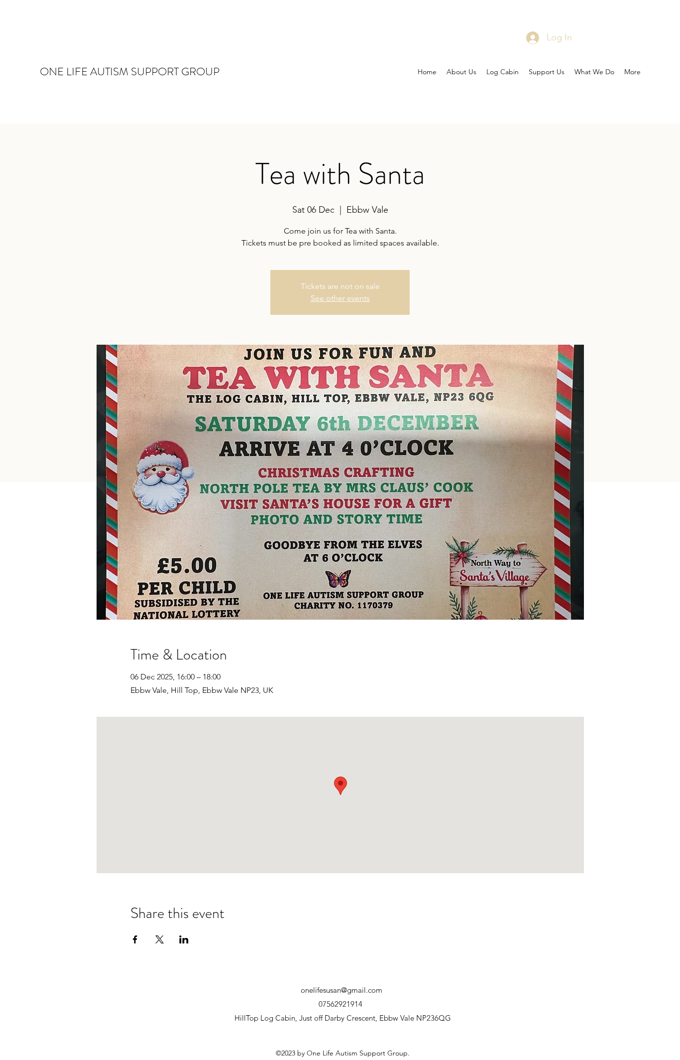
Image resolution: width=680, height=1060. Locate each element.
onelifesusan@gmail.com (341, 990)
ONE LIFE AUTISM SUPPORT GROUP (130, 71)
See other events (340, 298)
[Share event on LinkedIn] (184, 939)
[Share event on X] (159, 939)
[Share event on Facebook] (135, 939)
